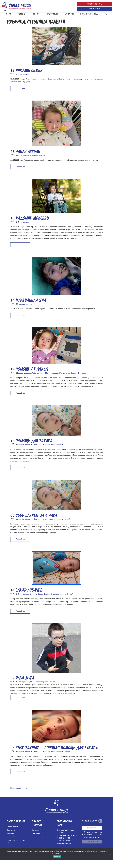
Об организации (13, 827)
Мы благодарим (52, 373)
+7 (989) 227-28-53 (63, 841)
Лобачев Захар (38, 373)
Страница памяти (37, 155)
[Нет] (110, 854)
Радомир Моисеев (32, 218)
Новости (74, 373)
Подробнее (20, 88)
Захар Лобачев (29, 590)
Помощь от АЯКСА (32, 369)
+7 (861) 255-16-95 (63, 838)
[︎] (106, 14)
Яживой (66, 519)
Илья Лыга (25, 678)
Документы (11, 830)
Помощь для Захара (34, 441)
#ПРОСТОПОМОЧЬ (94, 4)
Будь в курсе (89, 821)
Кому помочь (36, 833)
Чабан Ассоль (28, 152)
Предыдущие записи (18, 788)
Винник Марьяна (24, 373)
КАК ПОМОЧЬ (94, 9)
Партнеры (82, 373)
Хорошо (57, 857)
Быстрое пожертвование (41, 837)
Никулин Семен (29, 70)
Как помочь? (36, 830)
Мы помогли (64, 373)
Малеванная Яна (31, 300)
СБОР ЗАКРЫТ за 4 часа (36, 515)
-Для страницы (23, 74)
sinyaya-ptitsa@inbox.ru (65, 843)
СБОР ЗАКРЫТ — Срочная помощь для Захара (57, 748)
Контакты (10, 833)
